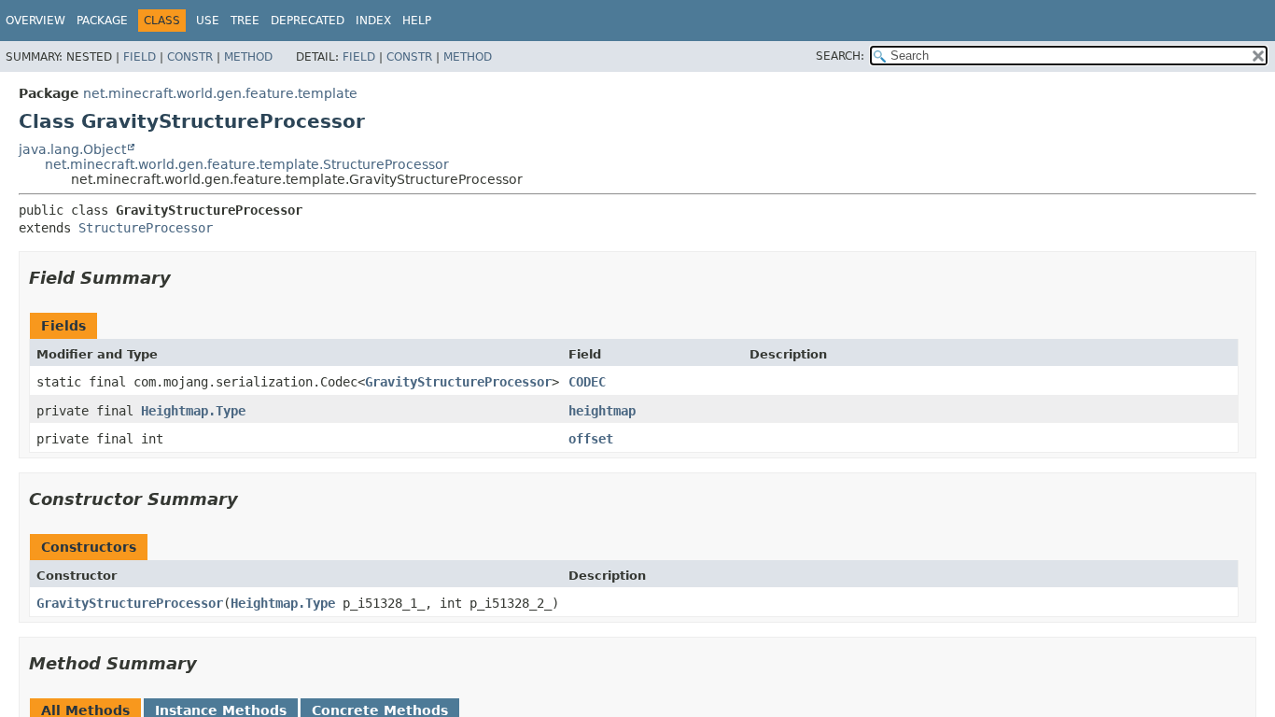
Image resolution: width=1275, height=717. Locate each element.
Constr (190, 56)
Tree (245, 20)
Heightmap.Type (193, 410)
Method (248, 56)
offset (590, 438)
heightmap (602, 410)
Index (373, 20)
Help (416, 20)
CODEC (587, 381)
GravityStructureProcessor (458, 381)
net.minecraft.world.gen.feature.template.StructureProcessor (247, 164)
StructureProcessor (145, 227)
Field (139, 56)
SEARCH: (840, 56)
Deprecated (307, 20)
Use (207, 20)
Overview (35, 20)
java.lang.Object (72, 149)
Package (102, 20)
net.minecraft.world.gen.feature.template (220, 93)
